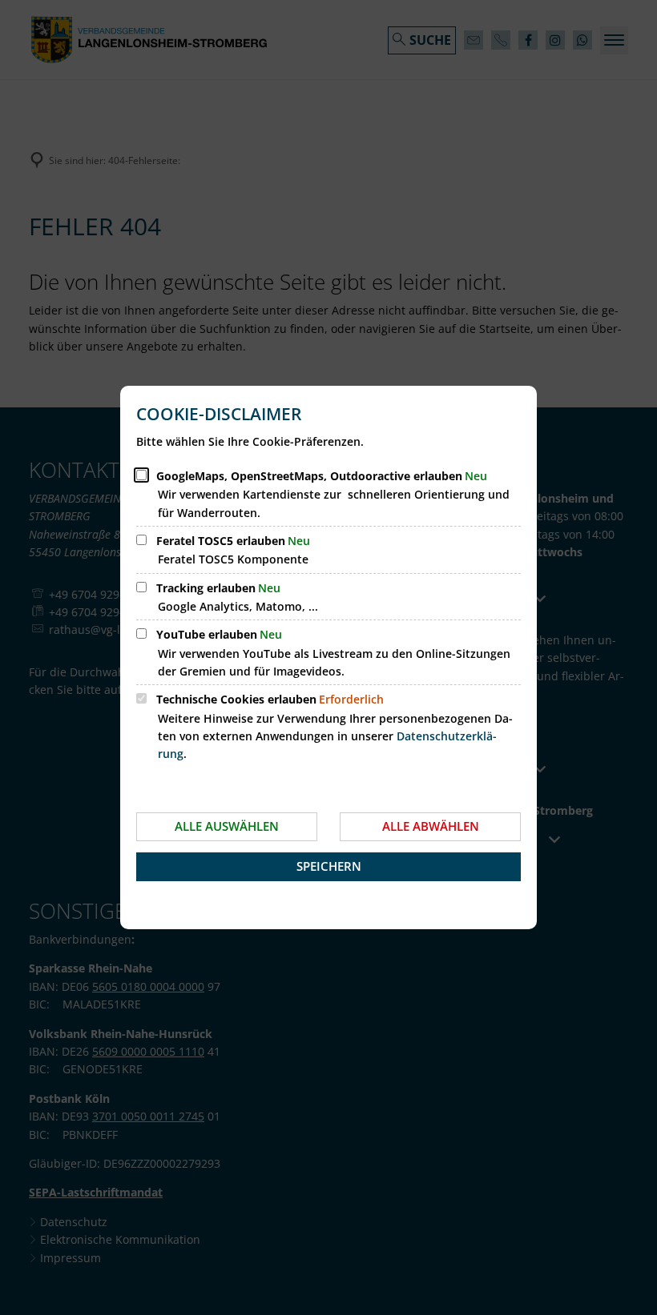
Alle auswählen (227, 826)
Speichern (328, 866)
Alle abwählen (430, 826)
